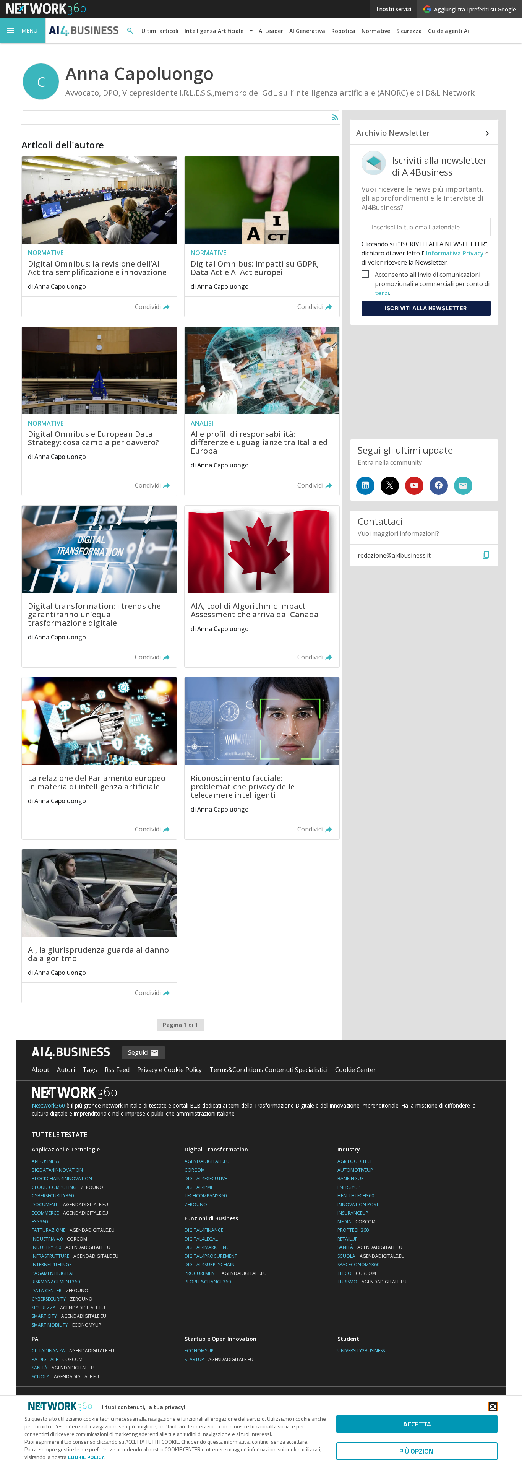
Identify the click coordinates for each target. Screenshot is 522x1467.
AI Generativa (307, 30)
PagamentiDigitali (54, 1273)
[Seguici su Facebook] (439, 486)
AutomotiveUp (355, 1170)
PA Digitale (57, 1359)
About (40, 1069)
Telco (356, 1273)
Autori (66, 1069)
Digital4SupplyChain (210, 1264)
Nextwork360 (48, 1105)
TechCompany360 (206, 1195)
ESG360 (40, 1221)
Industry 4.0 (71, 1247)
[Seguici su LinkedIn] (365, 486)
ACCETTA (417, 1424)
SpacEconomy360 (358, 1264)
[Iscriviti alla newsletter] (463, 486)
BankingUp (350, 1178)
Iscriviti (426, 308)
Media (356, 1221)
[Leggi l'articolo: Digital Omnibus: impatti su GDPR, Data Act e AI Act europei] (262, 236)
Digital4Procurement (211, 1256)
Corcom (195, 1170)
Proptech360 (353, 1230)
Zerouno (196, 1204)
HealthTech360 (355, 1195)
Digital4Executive (206, 1178)
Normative (376, 30)
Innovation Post (358, 1204)
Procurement (226, 1273)
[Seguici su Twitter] (390, 486)
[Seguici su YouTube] (414, 486)
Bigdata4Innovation (57, 1170)
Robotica (343, 30)
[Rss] (335, 117)
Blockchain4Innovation (62, 1178)
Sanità (369, 1247)
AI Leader (271, 30)
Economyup (199, 1350)
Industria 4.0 (59, 1239)
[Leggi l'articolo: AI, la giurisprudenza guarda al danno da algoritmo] (99, 926)
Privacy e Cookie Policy (169, 1069)
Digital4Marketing (207, 1247)
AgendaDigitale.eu (207, 1161)
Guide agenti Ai (448, 30)
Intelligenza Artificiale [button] (214, 30)
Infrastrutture (75, 1256)
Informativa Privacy (455, 253)
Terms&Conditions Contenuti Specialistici (268, 1069)
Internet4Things (51, 1264)
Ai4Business (45, 1161)
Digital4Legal (201, 1239)
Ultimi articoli (159, 30)
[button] (23, 30)
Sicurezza (409, 30)
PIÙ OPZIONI (417, 1451)
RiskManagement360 (56, 1281)
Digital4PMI (198, 1187)
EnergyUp (348, 1187)
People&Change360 (208, 1281)
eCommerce (70, 1213)
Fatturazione (73, 1230)
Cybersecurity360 (53, 1195)
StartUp (219, 1359)
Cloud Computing (67, 1187)
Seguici (139, 1052)
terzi (382, 293)
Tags (90, 1069)
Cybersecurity (62, 1299)
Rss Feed (117, 1069)
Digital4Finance (204, 1230)
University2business (361, 1350)
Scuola (371, 1256)
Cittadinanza (73, 1350)
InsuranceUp (352, 1213)
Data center (60, 1290)
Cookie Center (355, 1069)
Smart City (69, 1316)
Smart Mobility (66, 1325)
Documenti (70, 1204)
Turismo (372, 1281)
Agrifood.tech (355, 1161)
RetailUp (347, 1239)
